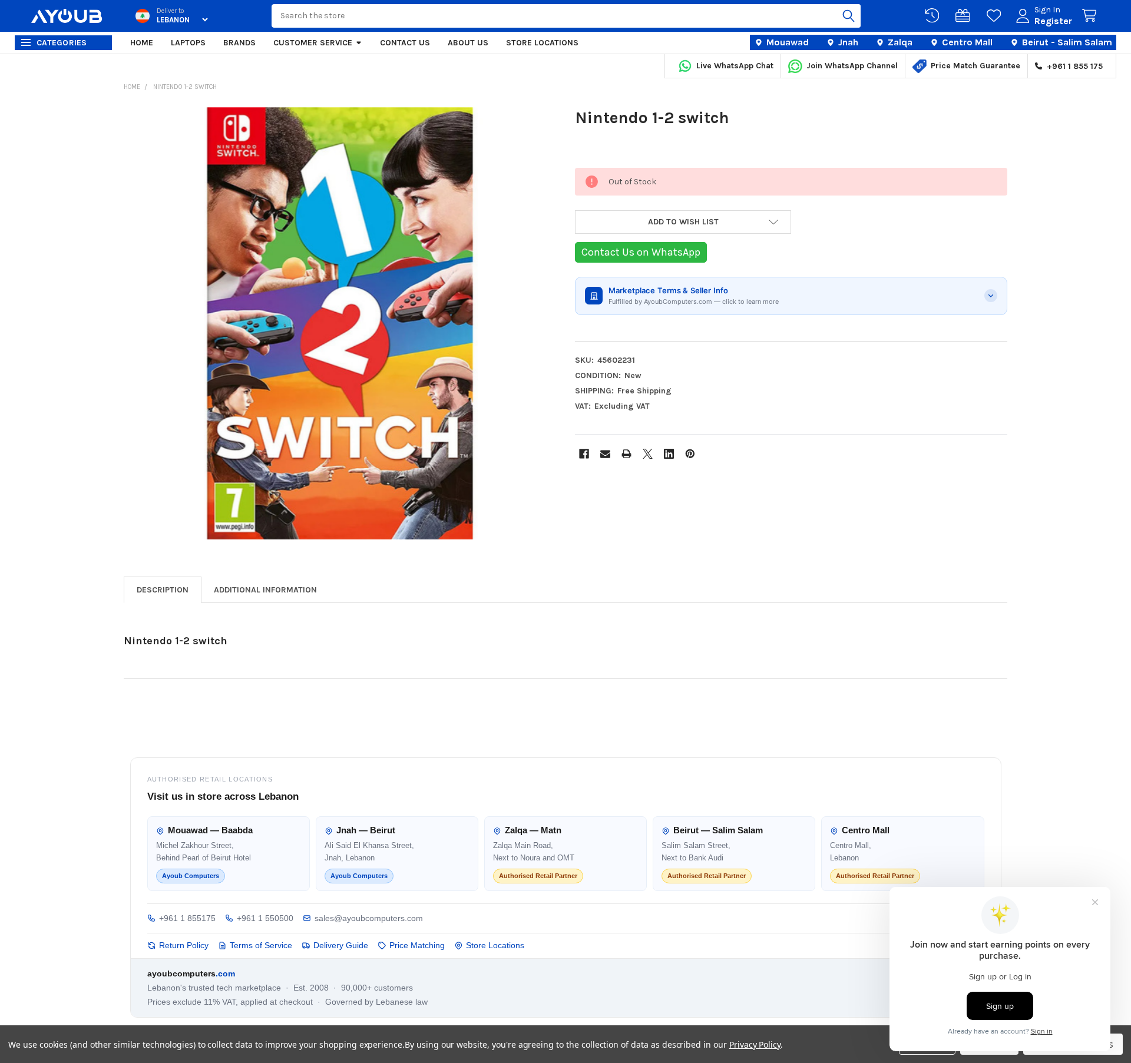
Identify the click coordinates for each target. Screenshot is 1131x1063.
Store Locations (542, 43)
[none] (340, 323)
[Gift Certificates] (965, 16)
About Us (468, 43)
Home (141, 43)
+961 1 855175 (187, 918)
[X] (648, 454)
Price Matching (417, 945)
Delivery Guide (340, 945)
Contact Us (405, 43)
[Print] (626, 454)
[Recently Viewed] (934, 16)
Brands (239, 43)
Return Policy (184, 945)
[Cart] (1091, 16)
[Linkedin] (669, 454)
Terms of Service (261, 945)
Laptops (188, 43)
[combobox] (566, 16)
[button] (683, 222)
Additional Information (265, 590)
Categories (62, 43)
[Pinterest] (690, 454)
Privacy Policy (755, 1044)
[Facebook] (584, 454)
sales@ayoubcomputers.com (369, 918)
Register (1053, 21)
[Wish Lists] (996, 16)
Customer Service (312, 43)
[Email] (605, 454)
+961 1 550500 (265, 918)
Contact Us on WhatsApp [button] (640, 252)
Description (162, 590)
